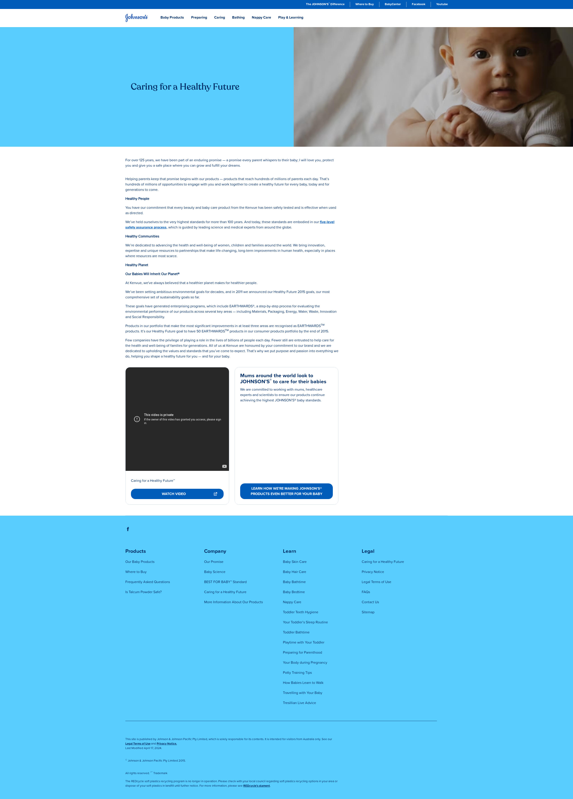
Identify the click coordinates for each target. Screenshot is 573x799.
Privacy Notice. (167, 743)
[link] (325, 4)
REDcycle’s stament (256, 785)
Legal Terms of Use (137, 743)
